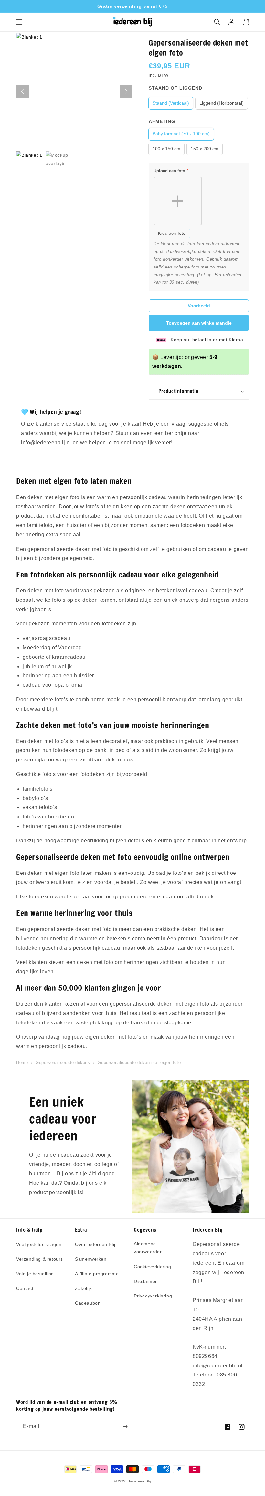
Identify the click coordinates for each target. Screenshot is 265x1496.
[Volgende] (126, 91)
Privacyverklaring (153, 1295)
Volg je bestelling (35, 1273)
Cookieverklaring (152, 1266)
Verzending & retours (39, 1259)
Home (22, 1062)
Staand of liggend (175, 88)
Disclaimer (145, 1281)
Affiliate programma (97, 1273)
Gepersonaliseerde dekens (63, 1062)
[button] (19, 22)
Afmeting (162, 121)
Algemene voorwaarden (148, 1247)
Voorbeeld (199, 305)
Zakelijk (83, 1288)
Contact (24, 1288)
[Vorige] (22, 91)
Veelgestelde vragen (38, 1244)
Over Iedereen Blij (95, 1244)
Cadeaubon (88, 1303)
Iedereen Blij (140, 1481)
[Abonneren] (125, 1426)
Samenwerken (91, 1259)
